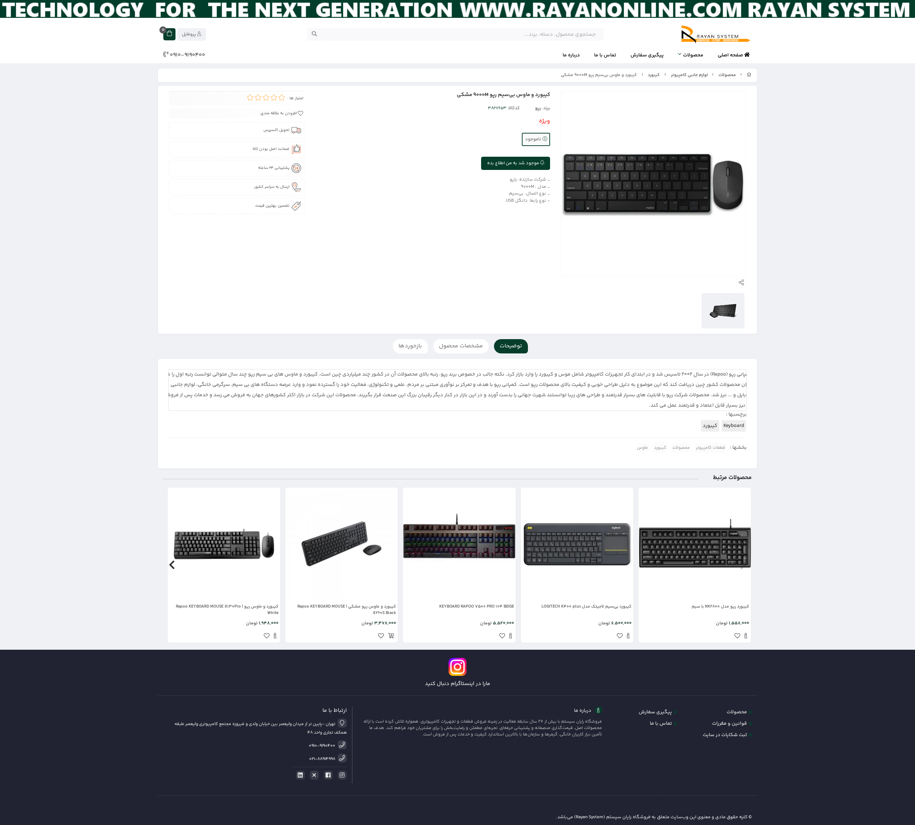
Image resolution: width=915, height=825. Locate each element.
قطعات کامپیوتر (710, 447)
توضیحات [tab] (511, 346)
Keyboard (733, 426)
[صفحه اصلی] (749, 75)
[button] (743, 565)
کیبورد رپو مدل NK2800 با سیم (720, 607)
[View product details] (745, 637)
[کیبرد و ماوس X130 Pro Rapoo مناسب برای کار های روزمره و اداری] (224, 544)
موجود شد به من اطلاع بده (513, 163)
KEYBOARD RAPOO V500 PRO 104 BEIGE (476, 607)
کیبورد (654, 75)
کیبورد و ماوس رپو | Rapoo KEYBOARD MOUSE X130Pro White (227, 610)
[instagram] (341, 775)
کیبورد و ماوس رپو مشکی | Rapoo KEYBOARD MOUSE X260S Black (346, 610)
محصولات (693, 55)
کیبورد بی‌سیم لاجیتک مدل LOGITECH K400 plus (586, 607)
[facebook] (327, 775)
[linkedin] (299, 775)
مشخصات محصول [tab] (461, 346)
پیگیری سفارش (647, 55)
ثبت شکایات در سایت (725, 735)
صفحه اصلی (731, 55)
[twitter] (313, 775)
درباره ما (571, 55)
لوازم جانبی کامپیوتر (689, 75)
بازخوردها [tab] (410, 346)
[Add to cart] (391, 637)
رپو (538, 108)
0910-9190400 (186, 55)
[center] (314, 34)
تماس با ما (605, 55)
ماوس (642, 447)
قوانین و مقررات (729, 724)
